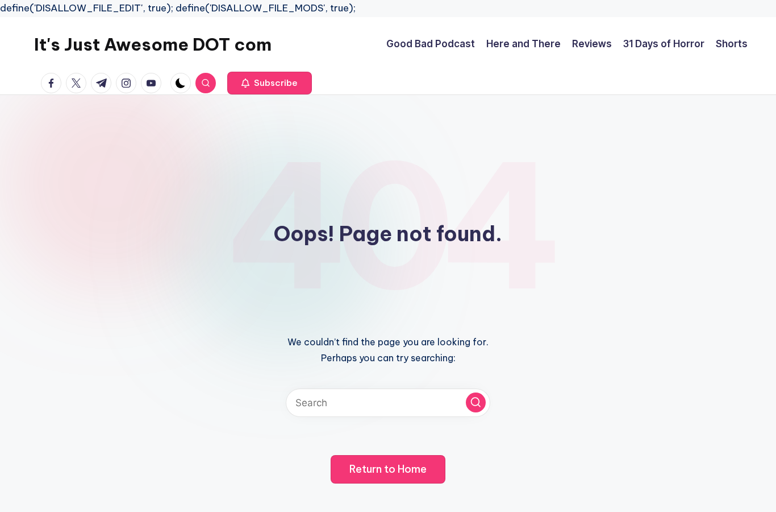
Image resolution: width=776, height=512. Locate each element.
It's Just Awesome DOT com (153, 44)
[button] (269, 83)
